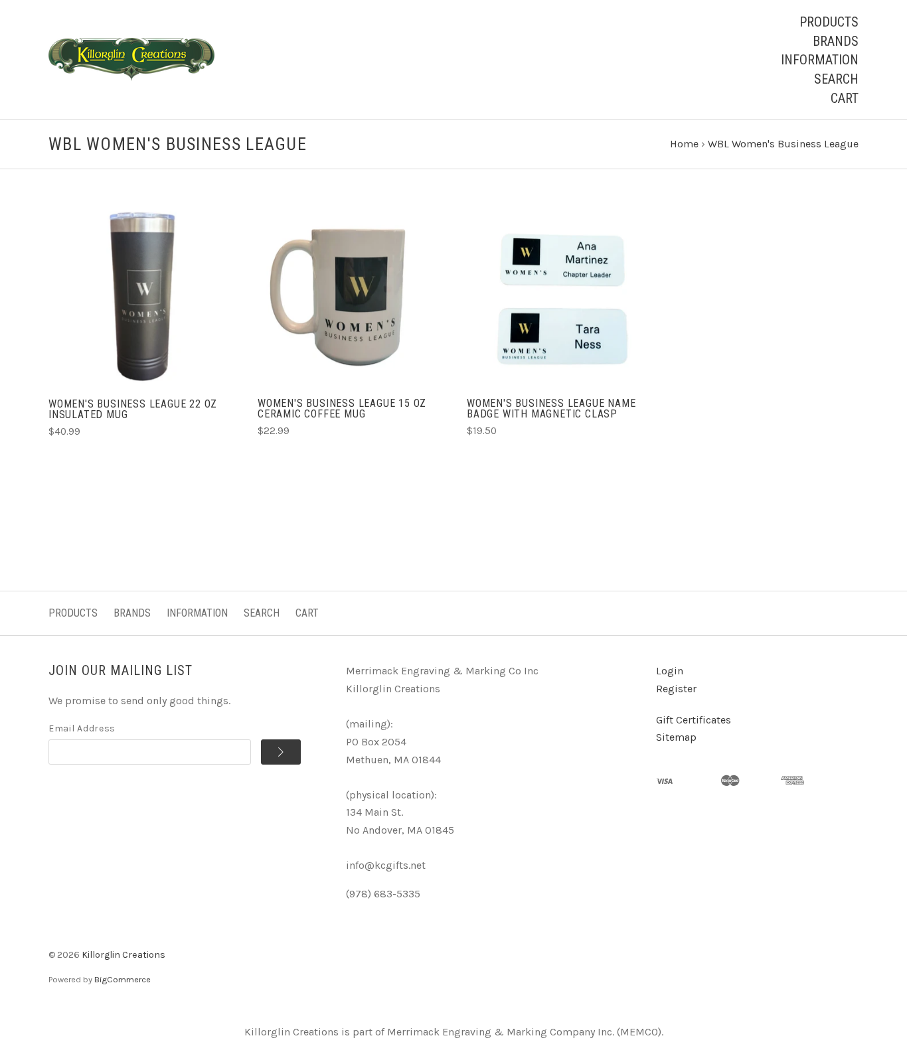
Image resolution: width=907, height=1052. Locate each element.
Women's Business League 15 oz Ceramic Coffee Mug (342, 408)
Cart (845, 98)
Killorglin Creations (123, 954)
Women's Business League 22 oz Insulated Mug (132, 409)
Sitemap (676, 737)
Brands (836, 41)
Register (676, 688)
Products (829, 22)
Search (836, 79)
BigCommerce (122, 979)
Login (669, 670)
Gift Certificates (693, 720)
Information (820, 60)
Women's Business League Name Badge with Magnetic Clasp (551, 408)
